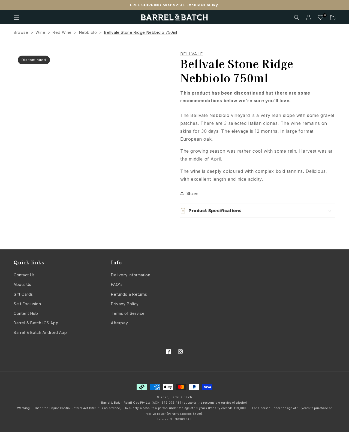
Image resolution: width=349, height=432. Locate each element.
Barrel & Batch (181, 397)
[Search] (297, 17)
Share (192, 193)
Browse (21, 32)
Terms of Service (128, 313)
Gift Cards (23, 294)
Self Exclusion (27, 303)
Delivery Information (130, 275)
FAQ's (116, 284)
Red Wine (62, 32)
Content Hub (26, 313)
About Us (22, 284)
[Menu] (16, 17)
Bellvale (191, 54)
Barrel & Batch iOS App (36, 323)
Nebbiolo (88, 32)
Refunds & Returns (129, 294)
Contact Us (24, 275)
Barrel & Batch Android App (40, 332)
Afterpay (119, 323)
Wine (40, 32)
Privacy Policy (125, 303)
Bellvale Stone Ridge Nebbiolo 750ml (140, 32)
